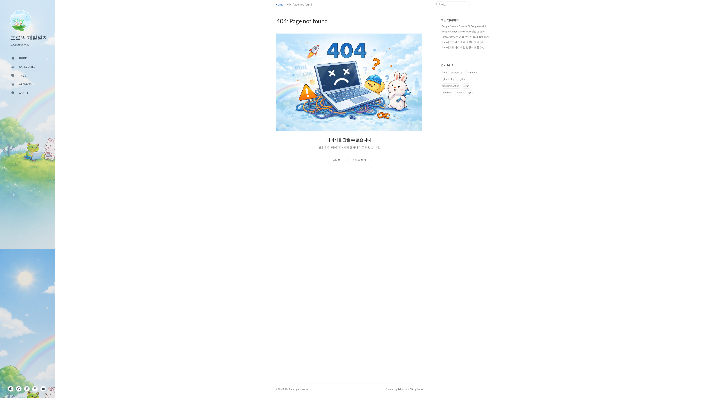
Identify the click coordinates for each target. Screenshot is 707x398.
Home (279, 4)
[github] (18, 388)
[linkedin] (26, 388)
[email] (43, 388)
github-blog (448, 79)
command (472, 72)
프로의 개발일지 (29, 38)
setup (466, 86)
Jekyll (401, 389)
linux (444, 72)
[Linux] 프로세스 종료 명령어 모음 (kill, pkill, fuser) (469, 42)
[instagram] (35, 388)
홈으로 (336, 159)
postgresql (456, 72)
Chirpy (412, 389)
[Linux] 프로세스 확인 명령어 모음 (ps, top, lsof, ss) (470, 47)
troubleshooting (450, 86)
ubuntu (460, 92)
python (462, 79)
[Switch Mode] (10, 388)
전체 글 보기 (359, 159)
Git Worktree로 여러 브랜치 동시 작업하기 (465, 37)
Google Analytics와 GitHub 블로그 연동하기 (466, 31)
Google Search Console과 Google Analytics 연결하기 (471, 26)
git (469, 92)
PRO (285, 389)
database (447, 92)
